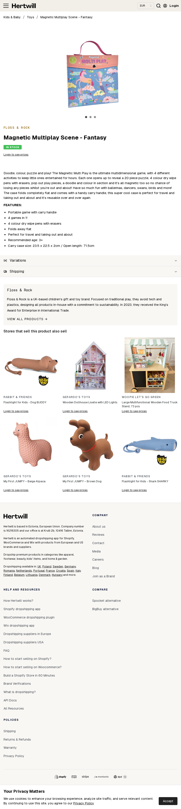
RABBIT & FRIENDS (18, 397)
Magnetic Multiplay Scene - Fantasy (66, 17)
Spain (70, 570)
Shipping (10, 731)
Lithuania (32, 574)
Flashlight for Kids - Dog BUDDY (25, 402)
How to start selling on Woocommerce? (33, 667)
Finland (8, 574)
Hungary (57, 574)
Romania (9, 570)
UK (39, 566)
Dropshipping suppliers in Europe (27, 634)
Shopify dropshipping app (22, 609)
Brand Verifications (17, 683)
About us (99, 526)
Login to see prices (16, 154)
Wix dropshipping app (19, 625)
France (50, 570)
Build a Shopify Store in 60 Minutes (29, 675)
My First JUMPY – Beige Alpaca (24, 481)
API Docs (10, 700)
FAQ (6, 650)
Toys (30, 17)
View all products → (27, 319)
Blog (95, 568)
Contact (98, 543)
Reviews (98, 534)
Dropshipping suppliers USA (23, 642)
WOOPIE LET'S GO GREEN (141, 397)
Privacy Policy (83, 803)
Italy (78, 570)
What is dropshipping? (20, 692)
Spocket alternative (106, 600)
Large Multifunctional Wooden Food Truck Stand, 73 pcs (149, 404)
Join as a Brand (103, 576)
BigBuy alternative (105, 609)
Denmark (45, 574)
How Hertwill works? (18, 600)
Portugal (39, 570)
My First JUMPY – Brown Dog (82, 481)
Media (96, 551)
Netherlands (24, 570)
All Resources (14, 708)
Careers (98, 559)
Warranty (10, 747)
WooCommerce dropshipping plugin (29, 617)
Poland (46, 566)
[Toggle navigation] (6, 5)
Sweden (58, 566)
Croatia (61, 570)
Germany (70, 566)
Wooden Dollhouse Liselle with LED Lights (90, 402)
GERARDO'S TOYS (76, 397)
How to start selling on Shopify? (27, 658)
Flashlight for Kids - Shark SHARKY (145, 481)
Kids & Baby (12, 17)
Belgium (19, 574)
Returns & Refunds (17, 739)
